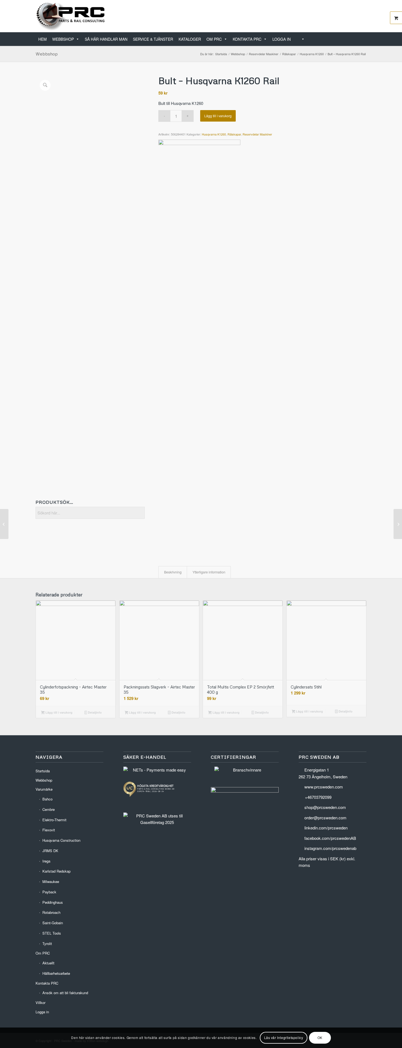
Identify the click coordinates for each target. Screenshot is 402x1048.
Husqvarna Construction (61, 840)
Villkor (40, 1002)
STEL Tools (51, 933)
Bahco (47, 799)
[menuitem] (364, 36)
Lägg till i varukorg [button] (58, 712)
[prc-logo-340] (71, 16)
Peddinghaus (52, 902)
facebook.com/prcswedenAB (330, 838)
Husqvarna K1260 (214, 134)
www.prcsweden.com (323, 787)
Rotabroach (51, 912)
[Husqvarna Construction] (199, 344)
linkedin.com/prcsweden (326, 828)
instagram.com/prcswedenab (330, 848)
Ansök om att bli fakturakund (65, 992)
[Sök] (300, 39)
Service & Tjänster (153, 39)
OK (319, 1037)
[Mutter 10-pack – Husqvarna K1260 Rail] (4, 524)
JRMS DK (50, 850)
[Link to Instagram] (362, 16)
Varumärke (44, 789)
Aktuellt (48, 962)
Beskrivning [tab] (173, 572)
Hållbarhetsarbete (56, 973)
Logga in (281, 39)
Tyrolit (47, 943)
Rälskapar (234, 134)
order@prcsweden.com (325, 817)
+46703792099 (318, 797)
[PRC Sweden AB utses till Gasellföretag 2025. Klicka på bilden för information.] (157, 822)
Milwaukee (50, 881)
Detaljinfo (94, 712)
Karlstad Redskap (56, 871)
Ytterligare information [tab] (209, 572)
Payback (49, 891)
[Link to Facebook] (354, 16)
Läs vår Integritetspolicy (283, 1037)
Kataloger (190, 39)
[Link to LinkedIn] (346, 16)
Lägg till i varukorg (218, 115)
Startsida (43, 770)
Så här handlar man (106, 39)
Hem (42, 39)
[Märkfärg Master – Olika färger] (398, 524)
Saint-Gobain (52, 922)
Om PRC (214, 39)
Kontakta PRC (247, 39)
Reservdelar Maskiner (257, 134)
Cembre (48, 809)
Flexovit (48, 829)
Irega (46, 861)
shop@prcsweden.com (325, 807)
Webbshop (63, 39)
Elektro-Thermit (54, 819)
